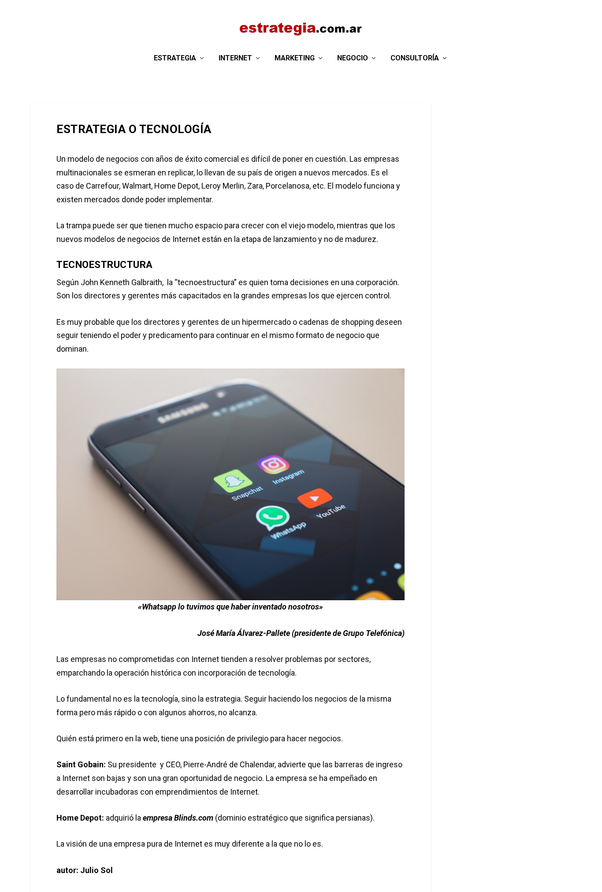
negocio (352, 58)
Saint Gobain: (81, 764)
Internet (235, 58)
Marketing (295, 58)
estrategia (175, 58)
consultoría (414, 58)
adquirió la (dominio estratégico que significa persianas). (217, 817)
